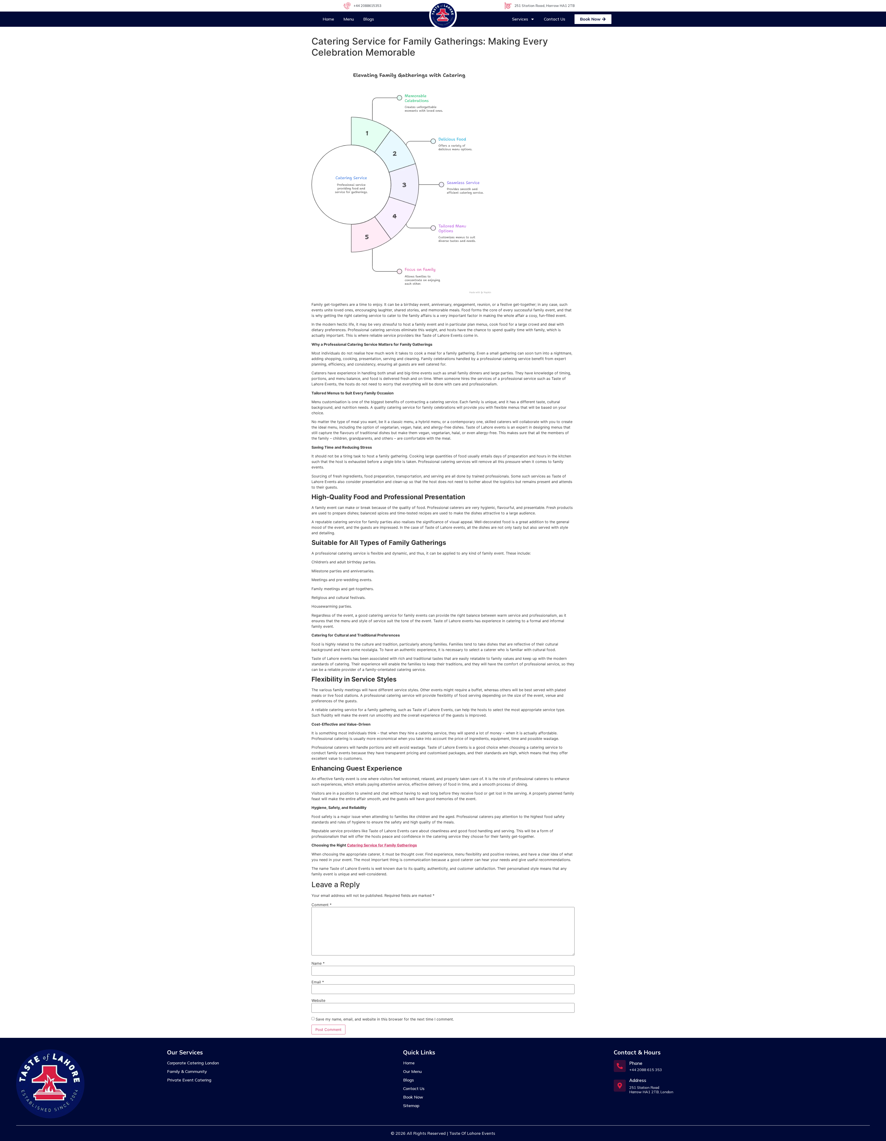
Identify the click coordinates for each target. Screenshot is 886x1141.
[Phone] (620, 1066)
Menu (348, 19)
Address (637, 1080)
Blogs (368, 19)
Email (317, 982)
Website (318, 1000)
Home (328, 19)
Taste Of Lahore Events (472, 1133)
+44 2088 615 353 (645, 1069)
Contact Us (554, 19)
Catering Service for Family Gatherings (382, 845)
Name (318, 963)
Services (520, 19)
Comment (321, 905)
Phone (635, 1063)
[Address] (620, 1086)
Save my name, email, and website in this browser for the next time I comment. (385, 1019)
